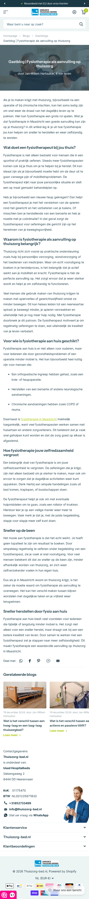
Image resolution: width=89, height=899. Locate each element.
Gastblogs (41, 35)
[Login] (74, 12)
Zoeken (81, 24)
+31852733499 (20, 803)
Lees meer (10, 735)
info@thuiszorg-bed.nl (25, 809)
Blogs (26, 35)
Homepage (10, 35)
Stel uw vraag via (28, 815)
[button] (4, 3)
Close (44, 827)
